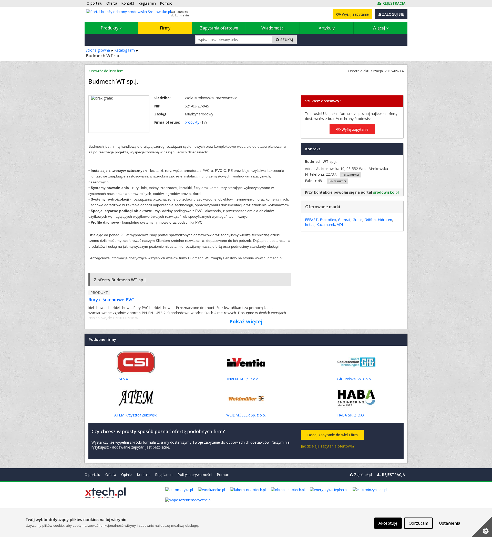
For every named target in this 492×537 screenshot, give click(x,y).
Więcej (379, 28)
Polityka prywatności (195, 474)
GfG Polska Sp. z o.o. (354, 378)
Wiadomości (272, 28)
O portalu (92, 474)
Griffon (370, 219)
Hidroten (385, 219)
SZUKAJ (286, 39)
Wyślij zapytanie (355, 14)
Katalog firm (124, 50)
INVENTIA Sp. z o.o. (243, 378)
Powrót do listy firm (107, 70)
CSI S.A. (123, 378)
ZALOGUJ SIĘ (392, 14)
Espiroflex (328, 219)
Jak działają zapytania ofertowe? (327, 446)
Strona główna (98, 50)
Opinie (126, 474)
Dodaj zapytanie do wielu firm (332, 434)
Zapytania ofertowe (219, 28)
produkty (192, 122)
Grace (357, 219)
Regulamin (163, 474)
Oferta (110, 474)
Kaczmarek (325, 224)
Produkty (110, 28)
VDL (340, 224)
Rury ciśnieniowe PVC (111, 299)
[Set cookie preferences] (481, 526)
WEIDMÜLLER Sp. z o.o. (246, 415)
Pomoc (223, 474)
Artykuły (327, 28)
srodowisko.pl (386, 192)
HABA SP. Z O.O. (351, 415)
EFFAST (311, 219)
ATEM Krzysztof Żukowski (135, 415)
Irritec (309, 224)
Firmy (165, 28)
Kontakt (143, 474)
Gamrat (344, 219)
